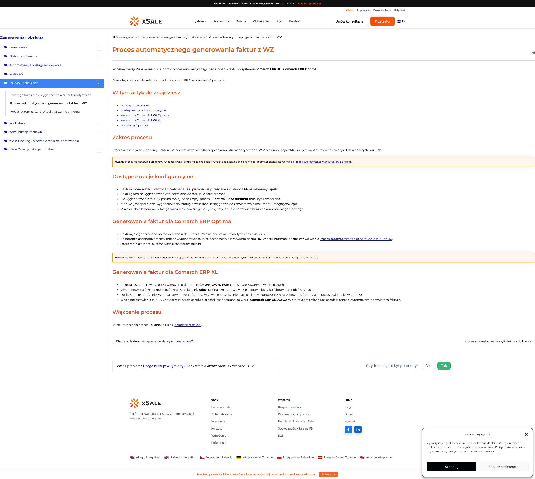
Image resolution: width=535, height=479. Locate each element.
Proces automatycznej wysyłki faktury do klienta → (500, 341)
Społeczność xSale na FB (295, 428)
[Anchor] (183, 93)
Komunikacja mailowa (25, 132)
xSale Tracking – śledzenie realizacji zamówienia (44, 141)
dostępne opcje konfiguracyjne (143, 110)
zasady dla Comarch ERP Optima (145, 115)
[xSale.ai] (146, 21)
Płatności (16, 74)
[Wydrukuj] (533, 52)
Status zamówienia (23, 56)
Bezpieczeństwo (289, 407)
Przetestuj (382, 21)
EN (403, 21)
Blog (279, 21)
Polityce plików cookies (510, 447)
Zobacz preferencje (503, 467)
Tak (444, 366)
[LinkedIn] (358, 429)
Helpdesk (399, 10)
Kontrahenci (18, 123)
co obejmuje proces (135, 105)
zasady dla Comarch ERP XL (141, 120)
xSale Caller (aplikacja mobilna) (32, 149)
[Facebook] (348, 429)
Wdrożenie (261, 21)
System (198, 21)
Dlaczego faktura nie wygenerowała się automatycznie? (50, 95)
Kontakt (295, 21)
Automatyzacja (221, 414)
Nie (428, 366)
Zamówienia (18, 47)
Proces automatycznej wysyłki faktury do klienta (45, 112)
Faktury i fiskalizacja (23, 83)
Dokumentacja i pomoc (294, 414)
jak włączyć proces (134, 125)
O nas (349, 414)
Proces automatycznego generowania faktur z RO (356, 239)
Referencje (218, 443)
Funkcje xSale (221, 407)
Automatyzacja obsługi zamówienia (35, 65)
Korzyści (219, 21)
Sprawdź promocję (309, 3)
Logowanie (364, 10)
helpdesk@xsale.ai (187, 325)
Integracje (218, 421)
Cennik (241, 21)
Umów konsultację (349, 21)
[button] (526, 434)
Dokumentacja (382, 10)
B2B (281, 435)
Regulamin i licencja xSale (296, 421)
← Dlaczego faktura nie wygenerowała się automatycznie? (152, 341)
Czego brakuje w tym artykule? (167, 366)
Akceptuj (451, 467)
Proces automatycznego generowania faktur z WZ (48, 103)
